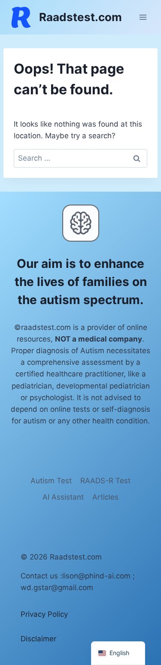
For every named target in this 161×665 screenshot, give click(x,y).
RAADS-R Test (105, 480)
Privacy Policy (44, 614)
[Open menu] (143, 17)
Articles (105, 497)
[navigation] (118, 653)
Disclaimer (38, 638)
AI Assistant (63, 497)
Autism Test (51, 480)
